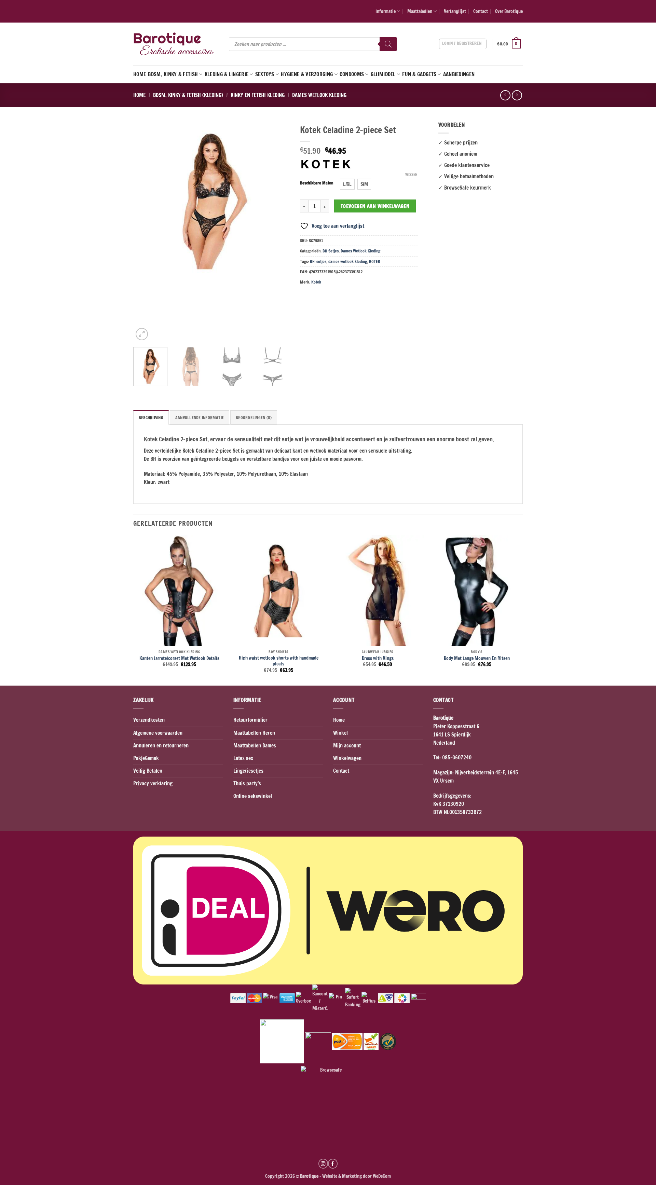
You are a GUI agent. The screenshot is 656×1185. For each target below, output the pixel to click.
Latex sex (243, 758)
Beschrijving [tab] (151, 418)
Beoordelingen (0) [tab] (254, 418)
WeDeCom (381, 1176)
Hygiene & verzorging (307, 74)
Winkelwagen (347, 758)
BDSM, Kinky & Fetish (173, 74)
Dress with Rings (378, 658)
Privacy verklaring (153, 783)
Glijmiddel (383, 74)
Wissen (411, 174)
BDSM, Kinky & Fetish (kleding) (188, 95)
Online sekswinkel (252, 796)
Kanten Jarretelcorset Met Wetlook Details (179, 658)
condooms (352, 74)
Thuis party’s (247, 783)
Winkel (340, 732)
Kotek (316, 282)
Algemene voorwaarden (157, 732)
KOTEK (374, 261)
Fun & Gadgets (419, 74)
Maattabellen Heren (254, 732)
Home (139, 74)
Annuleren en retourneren (161, 745)
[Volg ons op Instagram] (323, 1163)
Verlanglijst (455, 11)
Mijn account (347, 745)
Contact (480, 11)
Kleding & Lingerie (226, 74)
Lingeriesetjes (248, 770)
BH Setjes (331, 251)
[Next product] (505, 95)
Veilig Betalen (147, 770)
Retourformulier (250, 720)
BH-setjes (318, 261)
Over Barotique (509, 11)
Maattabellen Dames (254, 745)
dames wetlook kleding (347, 261)
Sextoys (264, 74)
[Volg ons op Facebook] (333, 1163)
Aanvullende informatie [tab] (199, 418)
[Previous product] (517, 95)
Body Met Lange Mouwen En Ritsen (477, 658)
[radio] (347, 184)
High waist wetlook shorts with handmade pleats (278, 661)
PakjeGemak (146, 758)
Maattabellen (419, 11)
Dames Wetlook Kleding (319, 95)
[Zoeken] (388, 44)
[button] (510, 44)
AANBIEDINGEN (459, 74)
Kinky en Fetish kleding (258, 95)
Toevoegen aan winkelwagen (375, 206)
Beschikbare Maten (316, 183)
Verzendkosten (149, 720)
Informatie (385, 11)
